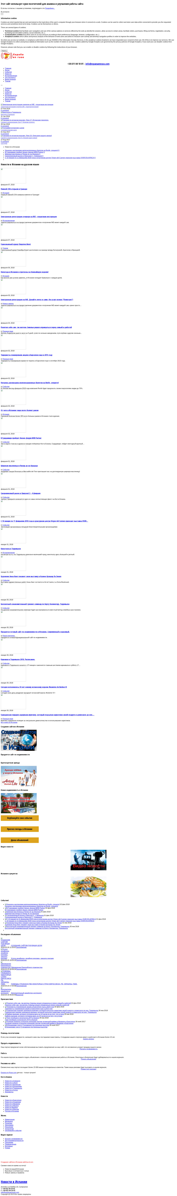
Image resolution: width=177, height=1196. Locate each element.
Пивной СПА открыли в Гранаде (14, 189)
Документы (9, 1092)
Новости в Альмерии (13, 1102)
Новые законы (8, 303)
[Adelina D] (19, 750)
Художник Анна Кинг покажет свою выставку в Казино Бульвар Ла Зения (31, 576)
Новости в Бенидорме (13, 1086)
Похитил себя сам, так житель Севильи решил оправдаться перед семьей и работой (36, 327)
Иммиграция (10, 1119)
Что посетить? (10, 97)
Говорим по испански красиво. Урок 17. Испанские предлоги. (18, 122)
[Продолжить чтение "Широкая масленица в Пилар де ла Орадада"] (23, 912)
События (8, 92)
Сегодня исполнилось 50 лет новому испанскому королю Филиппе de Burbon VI (34, 687)
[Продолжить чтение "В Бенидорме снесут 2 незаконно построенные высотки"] (27, 1025)
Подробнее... (50, 8)
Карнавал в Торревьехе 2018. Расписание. (18, 659)
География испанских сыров (9, 130)
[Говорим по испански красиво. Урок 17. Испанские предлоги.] (25, 120)
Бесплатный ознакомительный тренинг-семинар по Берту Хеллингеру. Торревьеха (35, 604)
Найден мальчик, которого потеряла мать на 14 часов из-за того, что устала (33, 1016)
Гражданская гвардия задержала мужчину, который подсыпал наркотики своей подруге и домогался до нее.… (47, 714)
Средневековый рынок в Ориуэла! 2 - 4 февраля (23, 156)
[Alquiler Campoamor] (19, 786)
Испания (6, 193)
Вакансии (19, 995)
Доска (7, 90)
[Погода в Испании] (20, 831)
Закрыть (4, 51)
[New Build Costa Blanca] (19, 813)
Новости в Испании (14, 1181)
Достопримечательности (14, 1140)
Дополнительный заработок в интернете (26, 993)
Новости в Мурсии (12, 1109)
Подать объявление (88, 1059)
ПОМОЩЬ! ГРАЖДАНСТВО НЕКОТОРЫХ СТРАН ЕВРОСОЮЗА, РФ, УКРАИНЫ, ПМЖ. (44, 984)
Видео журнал (10, 99)
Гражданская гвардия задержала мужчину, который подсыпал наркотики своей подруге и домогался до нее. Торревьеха (51, 1012)
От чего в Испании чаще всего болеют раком (19, 410)
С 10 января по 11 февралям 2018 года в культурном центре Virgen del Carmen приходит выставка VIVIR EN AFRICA (49, 158)
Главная (8, 88)
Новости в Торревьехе (13, 1088)
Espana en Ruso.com (8, 1073)
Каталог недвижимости (13, 1139)
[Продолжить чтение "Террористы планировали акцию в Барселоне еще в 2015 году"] (29, 1007)
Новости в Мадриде (12, 1104)
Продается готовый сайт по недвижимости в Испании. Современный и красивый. (35, 631)
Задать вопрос (88, 1039)
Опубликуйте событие (13, 1130)
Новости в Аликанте (12, 1081)
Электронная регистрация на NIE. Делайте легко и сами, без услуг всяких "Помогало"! (37, 299)
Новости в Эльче (11, 1083)
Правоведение (10, 1144)
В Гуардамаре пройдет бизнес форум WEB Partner (24, 152)
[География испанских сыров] (12, 128)
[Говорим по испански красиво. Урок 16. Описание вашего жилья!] (26, 136)
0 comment (5, 110)
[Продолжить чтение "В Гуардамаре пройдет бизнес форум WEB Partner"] (25, 908)
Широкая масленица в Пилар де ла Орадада (22, 154)
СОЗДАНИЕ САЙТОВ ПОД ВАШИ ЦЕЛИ (26, 945)
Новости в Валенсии (13, 1084)
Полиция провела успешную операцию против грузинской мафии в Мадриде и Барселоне (39, 1023)
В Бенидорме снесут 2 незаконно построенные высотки (26, 1027)
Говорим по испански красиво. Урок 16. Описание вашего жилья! (19, 138)
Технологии (9, 1129)
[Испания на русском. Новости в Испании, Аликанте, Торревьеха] (12, 59)
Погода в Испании (12, 1111)
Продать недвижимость (89, 1049)
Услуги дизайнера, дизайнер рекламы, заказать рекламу (32, 958)
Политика (8, 1123)
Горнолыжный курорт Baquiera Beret (16, 244)
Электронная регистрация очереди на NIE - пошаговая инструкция (20, 107)
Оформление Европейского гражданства (26, 967)
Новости (8, 94)
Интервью (9, 1146)
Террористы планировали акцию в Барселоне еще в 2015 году (26, 355)
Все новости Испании (9, 722)
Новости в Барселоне (13, 1100)
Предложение (21, 947)
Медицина (9, 1121)
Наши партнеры (9, 636)
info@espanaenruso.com (97, 63)
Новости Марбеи (11, 1107)
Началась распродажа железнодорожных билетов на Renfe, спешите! (31, 150)
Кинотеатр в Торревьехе (8, 114)
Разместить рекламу (88, 1069)
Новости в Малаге (12, 1106)
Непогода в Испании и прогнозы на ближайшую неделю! (24, 272)
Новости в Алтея (11, 1090)
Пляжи (7, 1148)
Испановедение (11, 95)
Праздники (9, 1127)
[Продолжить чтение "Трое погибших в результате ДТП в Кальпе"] (22, 1018)
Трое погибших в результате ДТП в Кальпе (21, 1020)
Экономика (9, 1125)
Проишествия (8, 331)
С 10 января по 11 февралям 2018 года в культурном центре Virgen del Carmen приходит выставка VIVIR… (44, 521)
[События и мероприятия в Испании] (20, 820)
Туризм (7, 101)
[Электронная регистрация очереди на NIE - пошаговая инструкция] (27, 104)
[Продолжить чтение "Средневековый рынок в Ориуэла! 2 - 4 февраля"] (24, 915)
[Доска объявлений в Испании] (20, 842)
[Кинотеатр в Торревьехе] (11, 112)
